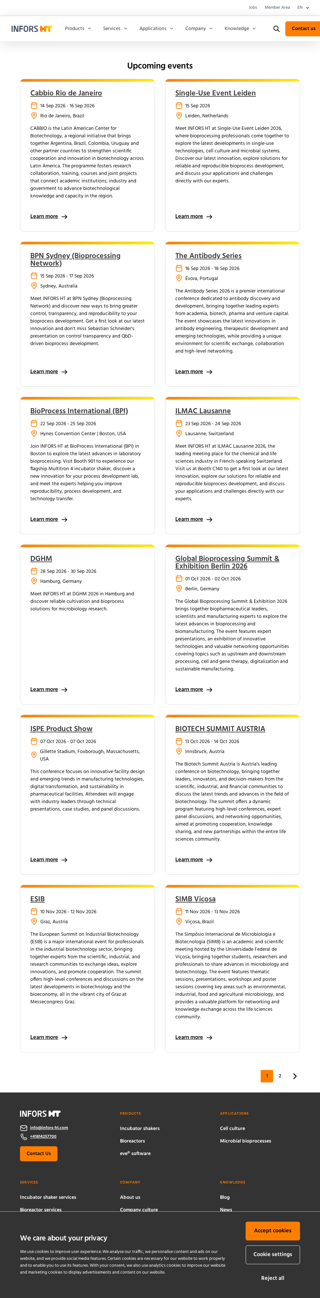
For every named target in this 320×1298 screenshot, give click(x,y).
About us (130, 1198)
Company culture (139, 1210)
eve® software (135, 1154)
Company (195, 29)
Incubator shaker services (48, 1198)
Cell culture (232, 1129)
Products (74, 29)
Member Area (277, 8)
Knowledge (237, 29)
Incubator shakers (140, 1129)
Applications (153, 29)
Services (112, 29)
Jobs (253, 8)
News (226, 1210)
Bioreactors (132, 1141)
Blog (225, 1198)
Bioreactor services (41, 1210)
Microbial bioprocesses (245, 1141)
